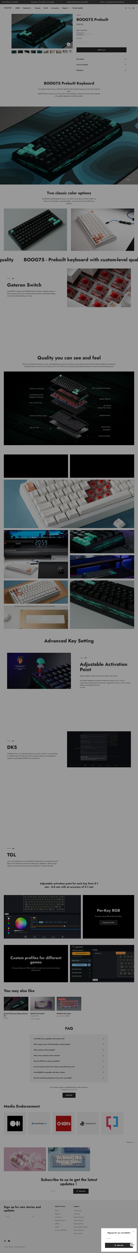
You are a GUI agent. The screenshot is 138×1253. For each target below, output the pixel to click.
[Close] (133, 1231)
